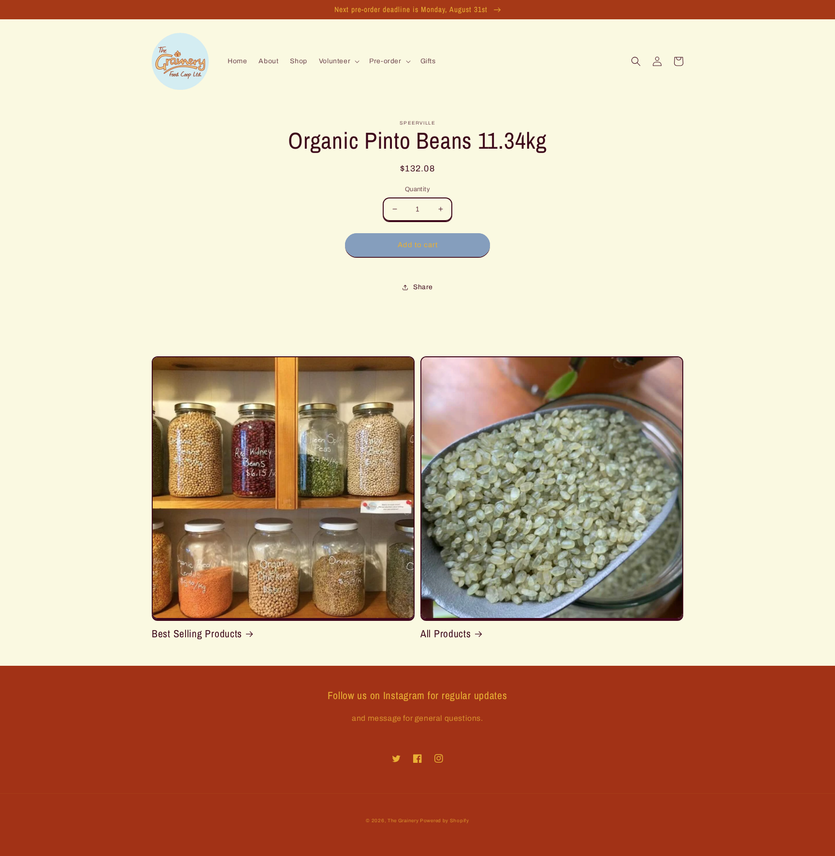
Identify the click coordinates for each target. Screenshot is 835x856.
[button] (338, 61)
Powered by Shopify (444, 820)
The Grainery (404, 820)
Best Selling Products (197, 633)
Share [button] (423, 287)
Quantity (417, 189)
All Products (445, 633)
